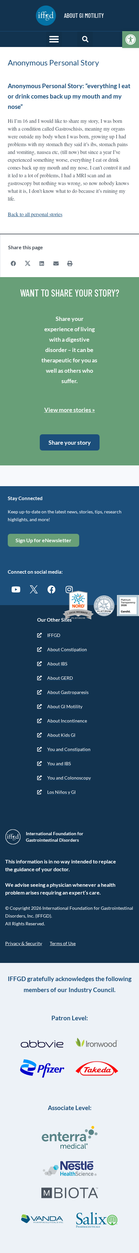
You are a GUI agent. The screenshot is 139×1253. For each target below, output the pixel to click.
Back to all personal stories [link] (35, 214)
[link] (130, 39)
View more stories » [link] (69, 409)
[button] (54, 39)
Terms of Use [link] (63, 943)
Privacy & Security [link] (23, 943)
